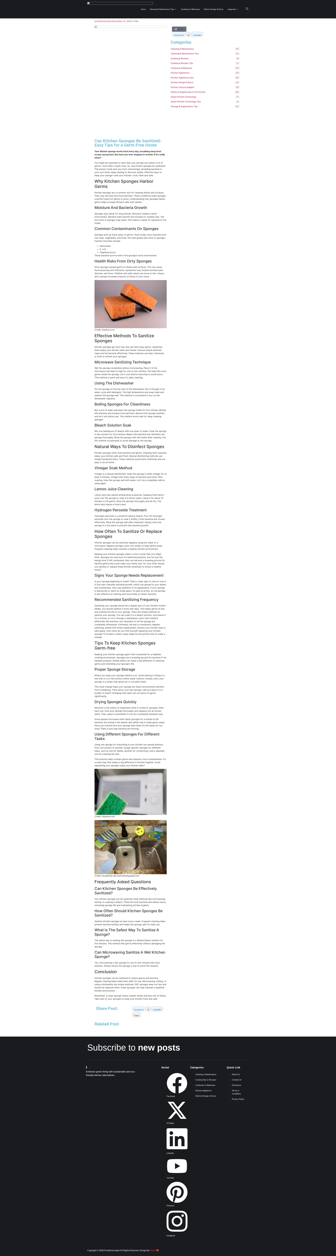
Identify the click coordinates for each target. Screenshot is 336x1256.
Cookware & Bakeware (190, 9)
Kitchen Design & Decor (214, 9)
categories (231, 9)
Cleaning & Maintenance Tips (162, 9)
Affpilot (153, 1250)
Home (143, 9)
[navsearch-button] (247, 9)
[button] (136, 1015)
